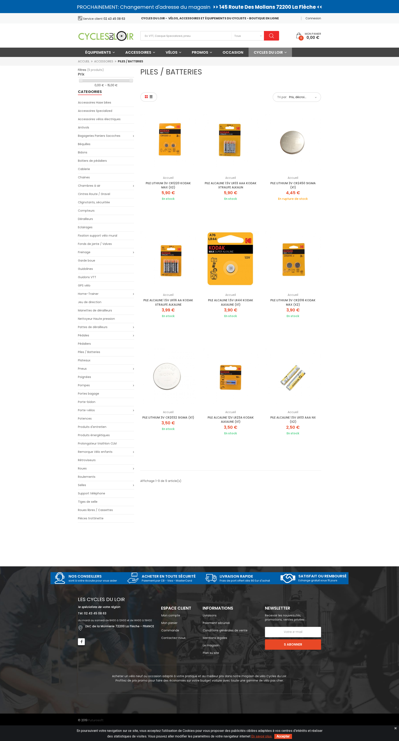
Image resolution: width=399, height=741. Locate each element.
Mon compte (170, 615)
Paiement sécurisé (216, 623)
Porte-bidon (86, 402)
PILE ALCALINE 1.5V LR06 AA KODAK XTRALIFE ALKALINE (168, 302)
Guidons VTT (87, 277)
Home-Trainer (88, 294)
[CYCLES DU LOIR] (106, 36)
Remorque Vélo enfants (95, 452)
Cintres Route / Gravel (94, 194)
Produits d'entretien (92, 427)
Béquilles (84, 144)
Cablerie (84, 169)
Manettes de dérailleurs (95, 310)
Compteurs (86, 211)
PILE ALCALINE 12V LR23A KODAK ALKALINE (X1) (231, 419)
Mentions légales (215, 638)
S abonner (293, 644)
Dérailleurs (85, 219)
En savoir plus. (261, 736)
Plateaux (84, 360)
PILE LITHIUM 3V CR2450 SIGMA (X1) (293, 185)
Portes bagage (88, 393)
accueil (168, 178)
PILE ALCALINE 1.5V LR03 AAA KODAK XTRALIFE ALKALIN (230, 185)
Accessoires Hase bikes (94, 102)
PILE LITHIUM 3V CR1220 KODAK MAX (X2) (168, 185)
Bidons (82, 152)
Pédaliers (84, 344)
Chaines (84, 177)
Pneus (82, 369)
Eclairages (85, 227)
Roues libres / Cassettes (95, 510)
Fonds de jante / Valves (95, 244)
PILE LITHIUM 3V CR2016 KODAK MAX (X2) (292, 302)
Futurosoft (95, 720)
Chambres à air (89, 186)
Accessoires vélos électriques (99, 119)
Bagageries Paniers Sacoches (99, 136)
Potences (85, 418)
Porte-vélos (86, 410)
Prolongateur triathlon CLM (97, 443)
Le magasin (211, 645)
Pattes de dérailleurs (92, 327)
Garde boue (86, 260)
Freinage (84, 252)
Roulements (86, 477)
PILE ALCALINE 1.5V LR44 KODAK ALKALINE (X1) (230, 302)
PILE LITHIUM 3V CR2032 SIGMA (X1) (168, 417)
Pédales (83, 335)
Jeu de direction (89, 302)
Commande (170, 630)
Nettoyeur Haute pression (96, 319)
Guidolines (85, 269)
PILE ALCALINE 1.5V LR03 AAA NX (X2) (293, 419)
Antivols (83, 127)
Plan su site (211, 653)
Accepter (283, 736)
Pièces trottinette (90, 518)
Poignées (84, 377)
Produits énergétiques (94, 435)
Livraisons (210, 615)
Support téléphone (91, 493)
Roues (82, 468)
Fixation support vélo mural (97, 235)
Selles (82, 485)
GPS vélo (84, 285)
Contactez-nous (173, 638)
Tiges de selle (87, 502)
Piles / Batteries (89, 352)
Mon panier (169, 623)
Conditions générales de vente (225, 630)
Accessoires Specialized (95, 111)
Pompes (84, 385)
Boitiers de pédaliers (92, 161)
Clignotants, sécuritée (94, 202)
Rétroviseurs (87, 460)
